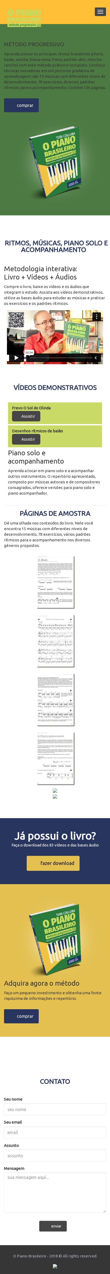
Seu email (13, 1122)
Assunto (11, 1145)
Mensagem (14, 1168)
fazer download (55, 863)
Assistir (28, 416)
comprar (23, 105)
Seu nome (13, 1099)
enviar (54, 1226)
